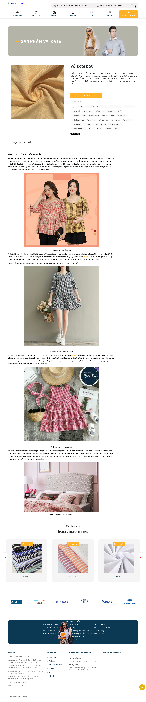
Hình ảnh (91, 16)
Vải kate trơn (101, 124)
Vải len (100, 129)
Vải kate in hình (108, 116)
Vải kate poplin (115, 107)
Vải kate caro (129, 107)
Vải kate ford (94, 116)
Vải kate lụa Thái (114, 111)
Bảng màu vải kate (55, 665)
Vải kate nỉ (75, 111)
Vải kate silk (101, 107)
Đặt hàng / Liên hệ (129, 16)
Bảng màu (73, 16)
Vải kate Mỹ (100, 111)
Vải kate (54, 16)
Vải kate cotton (77, 120)
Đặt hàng (86, 95)
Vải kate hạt (91, 120)
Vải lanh (91, 129)
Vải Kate (80, 102)
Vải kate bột (76, 124)
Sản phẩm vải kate (41, 41)
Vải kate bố (115, 120)
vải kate (86, 257)
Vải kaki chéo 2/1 (115, 124)
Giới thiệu (36, 16)
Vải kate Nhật (88, 111)
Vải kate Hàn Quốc (78, 116)
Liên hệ (51, 676)
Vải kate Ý (90, 107)
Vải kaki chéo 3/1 (78, 129)
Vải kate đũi (121, 116)
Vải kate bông (128, 120)
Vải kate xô (88, 124)
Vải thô (108, 129)
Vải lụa (116, 129)
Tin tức (110, 16)
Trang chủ (17, 16)
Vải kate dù (103, 120)
